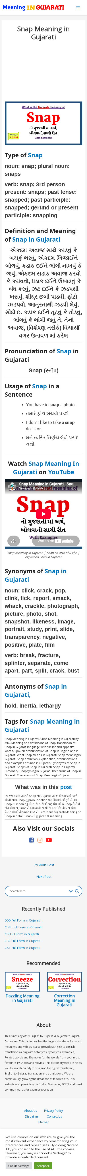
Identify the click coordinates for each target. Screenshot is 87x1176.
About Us (34, 1110)
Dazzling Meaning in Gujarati (22, 998)
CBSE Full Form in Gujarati (23, 927)
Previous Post (44, 865)
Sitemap (43, 1122)
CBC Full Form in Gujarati (22, 941)
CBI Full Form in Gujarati (22, 934)
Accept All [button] (43, 1166)
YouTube (61, 472)
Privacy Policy (53, 1110)
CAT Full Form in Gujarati (22, 948)
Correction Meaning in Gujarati (64, 1000)
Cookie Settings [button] (18, 1166)
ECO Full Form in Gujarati (22, 920)
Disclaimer (32, 1116)
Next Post (44, 876)
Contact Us (54, 1116)
